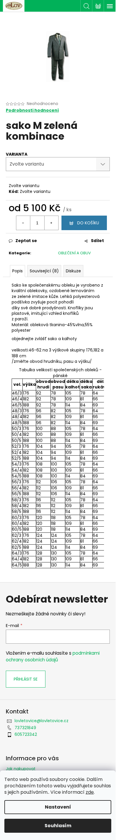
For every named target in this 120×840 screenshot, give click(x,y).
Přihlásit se (26, 679)
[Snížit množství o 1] (23, 223)
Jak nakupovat (21, 769)
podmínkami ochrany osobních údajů (53, 656)
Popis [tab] (17, 271)
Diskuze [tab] (73, 271)
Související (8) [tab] (44, 271)
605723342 (26, 734)
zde (90, 792)
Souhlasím (58, 825)
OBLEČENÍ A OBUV (74, 253)
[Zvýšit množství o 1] (51, 223)
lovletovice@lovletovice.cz (41, 721)
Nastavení (58, 807)
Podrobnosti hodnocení (32, 110)
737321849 (25, 728)
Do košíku (88, 223)
